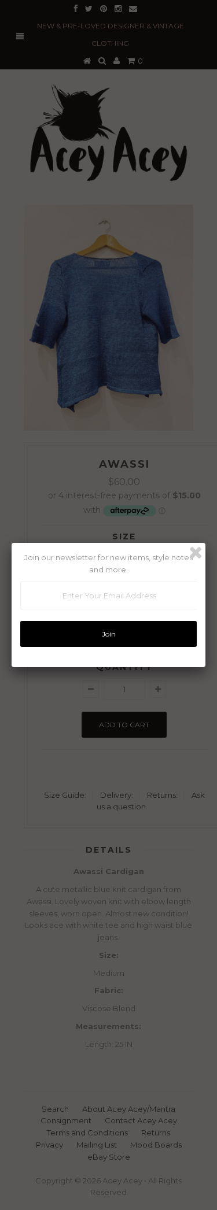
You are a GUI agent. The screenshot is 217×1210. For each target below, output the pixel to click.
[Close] (195, 552)
